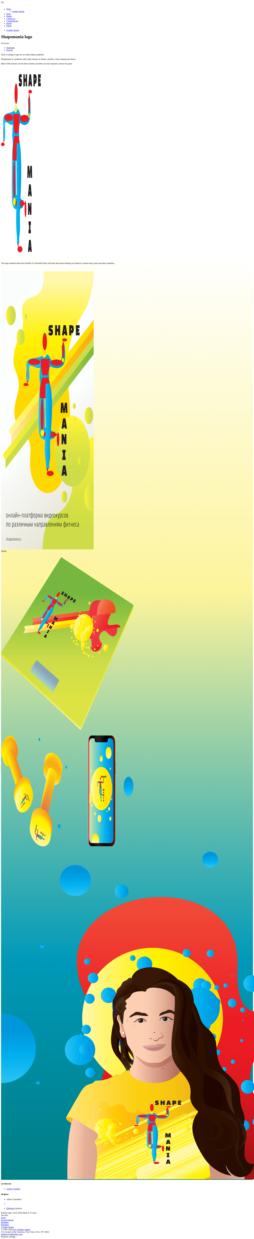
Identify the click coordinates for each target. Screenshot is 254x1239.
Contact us (10, 18)
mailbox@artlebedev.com (11, 1234)
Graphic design (18, 11)
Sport (3, 1217)
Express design (7, 1220)
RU (2, 2)
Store (8, 14)
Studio (9, 16)
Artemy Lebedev (13, 1189)
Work (8, 9)
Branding (5, 1225)
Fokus (9, 26)
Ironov (9, 23)
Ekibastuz (10, 1208)
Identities (5, 1222)
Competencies (12, 21)
